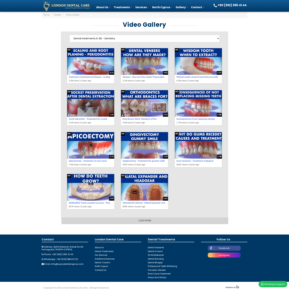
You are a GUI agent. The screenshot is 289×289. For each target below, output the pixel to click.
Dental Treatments (104, 251)
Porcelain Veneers (157, 270)
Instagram (224, 255)
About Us (102, 7)
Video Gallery (144, 24)
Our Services (101, 255)
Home (46, 14)
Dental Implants (156, 247)
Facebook (224, 248)
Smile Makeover (156, 255)
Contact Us (100, 270)
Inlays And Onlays (157, 277)
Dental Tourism (102, 262)
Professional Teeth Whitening (162, 266)
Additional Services (105, 258)
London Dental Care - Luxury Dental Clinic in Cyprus (66, 6)
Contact (196, 7)
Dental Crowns (155, 251)
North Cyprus (161, 7)
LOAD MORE (145, 221)
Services (141, 7)
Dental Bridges (155, 262)
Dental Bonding (156, 258)
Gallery (181, 7)
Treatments (122, 7)
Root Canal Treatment (159, 273)
